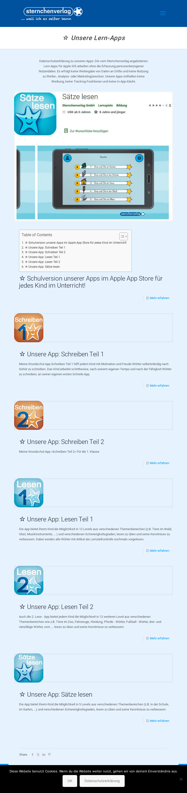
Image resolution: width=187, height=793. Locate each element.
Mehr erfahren (159, 298)
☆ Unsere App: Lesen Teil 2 (42, 262)
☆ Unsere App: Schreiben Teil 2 (45, 252)
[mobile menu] (163, 13)
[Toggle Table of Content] (121, 236)
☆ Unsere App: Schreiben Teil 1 (45, 247)
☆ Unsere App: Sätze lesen (42, 266)
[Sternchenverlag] (52, 13)
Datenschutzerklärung (102, 781)
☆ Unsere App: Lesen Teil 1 (42, 257)
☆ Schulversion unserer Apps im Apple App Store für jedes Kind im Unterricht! (75, 242)
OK (69, 781)
